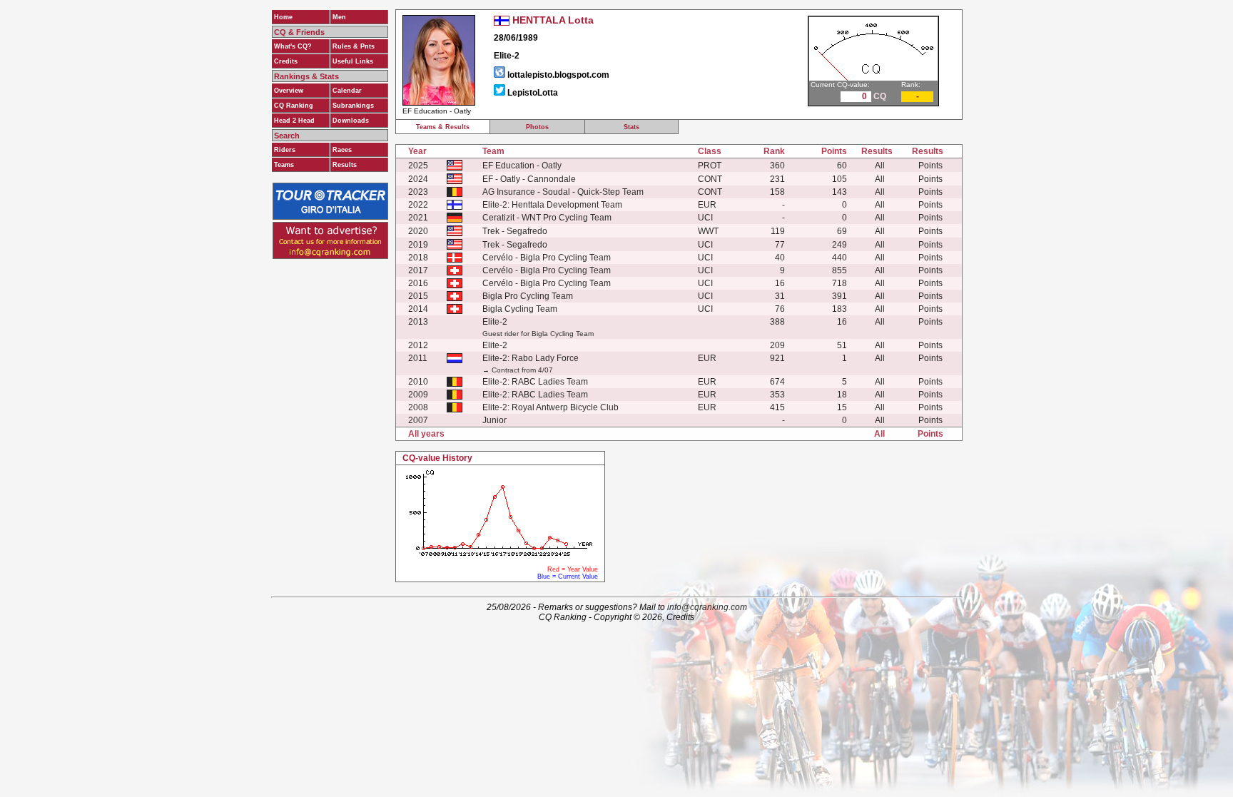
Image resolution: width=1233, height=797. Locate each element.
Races (342, 149)
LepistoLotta (532, 93)
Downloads (351, 120)
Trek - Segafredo (514, 231)
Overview (288, 90)
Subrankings (353, 105)
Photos (537, 127)
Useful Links (353, 61)
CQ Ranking (293, 105)
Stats (631, 127)
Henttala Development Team (567, 205)
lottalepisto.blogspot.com (558, 75)
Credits (286, 61)
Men (339, 17)
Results (345, 164)
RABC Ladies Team (550, 382)
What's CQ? (293, 46)
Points (930, 166)
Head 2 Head (294, 120)
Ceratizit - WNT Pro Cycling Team (547, 218)
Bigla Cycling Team (519, 309)
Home (283, 17)
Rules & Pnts (354, 46)
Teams (284, 164)
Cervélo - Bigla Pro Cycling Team (546, 258)
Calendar (347, 90)
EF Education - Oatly (522, 166)
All (880, 166)
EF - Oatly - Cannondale (529, 179)
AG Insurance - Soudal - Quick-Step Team (563, 192)
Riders (284, 149)
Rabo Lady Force (545, 358)
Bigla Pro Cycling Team (527, 296)
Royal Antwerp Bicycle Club (565, 407)
